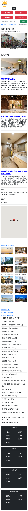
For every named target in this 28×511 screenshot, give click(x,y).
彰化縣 (8, 457)
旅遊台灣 (3, 24)
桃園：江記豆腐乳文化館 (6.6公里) (12, 371)
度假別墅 (21, 17)
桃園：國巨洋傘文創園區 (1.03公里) (12, 325)
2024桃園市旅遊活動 (7, 315)
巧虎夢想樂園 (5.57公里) (9, 348)
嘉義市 (20, 475)
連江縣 (8, 503)
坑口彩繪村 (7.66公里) (8, 402)
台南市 (8, 478)
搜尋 (23, 21)
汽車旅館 (7, 17)
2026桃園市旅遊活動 (7, 313)
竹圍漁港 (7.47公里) (8, 399)
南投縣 (20, 457)
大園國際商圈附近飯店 (7, 245)
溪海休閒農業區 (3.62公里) (10, 338)
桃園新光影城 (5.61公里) (9, 354)
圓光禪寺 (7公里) (7, 389)
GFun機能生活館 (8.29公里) (10, 423)
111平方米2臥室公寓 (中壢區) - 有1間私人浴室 (14, 172)
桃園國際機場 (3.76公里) (9, 341)
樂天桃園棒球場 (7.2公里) (9, 396)
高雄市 (20, 478)
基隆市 (8, 435)
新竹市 (8, 442)
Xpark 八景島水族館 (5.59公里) (11, 351)
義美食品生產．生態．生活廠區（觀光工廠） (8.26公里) (14, 418)
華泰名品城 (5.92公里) (8, 358)
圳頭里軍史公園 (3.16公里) (10, 328)
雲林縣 (8, 460)
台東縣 (20, 496)
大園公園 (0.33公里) (8, 321)
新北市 (20, 432)
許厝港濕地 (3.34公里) (8, 331)
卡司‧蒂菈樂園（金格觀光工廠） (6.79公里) (13, 385)
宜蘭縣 (20, 435)
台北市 (8, 432)
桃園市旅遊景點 (12, 24)
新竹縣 (20, 439)
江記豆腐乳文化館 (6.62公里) (10, 374)
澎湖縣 (8, 499)
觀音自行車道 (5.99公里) (9, 361)
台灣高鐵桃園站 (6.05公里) (10, 364)
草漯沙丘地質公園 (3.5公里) (10, 335)
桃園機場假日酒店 (8, 79)
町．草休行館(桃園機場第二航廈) (13, 116)
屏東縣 (8, 481)
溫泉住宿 (7, 13)
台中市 (20, 453)
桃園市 (8, 439)
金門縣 (20, 499)
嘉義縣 (8, 475)
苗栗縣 (8, 453)
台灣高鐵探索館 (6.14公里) (10, 367)
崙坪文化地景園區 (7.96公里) (10, 409)
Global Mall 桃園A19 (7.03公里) (11, 392)
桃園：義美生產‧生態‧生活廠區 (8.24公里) (13, 413)
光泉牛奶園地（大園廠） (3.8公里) (12, 344)
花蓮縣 (8, 496)
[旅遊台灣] (4, 3)
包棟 (21, 13)
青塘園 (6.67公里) (7, 377)
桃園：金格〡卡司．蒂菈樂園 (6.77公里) (13, 381)
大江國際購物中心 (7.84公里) (10, 406)
